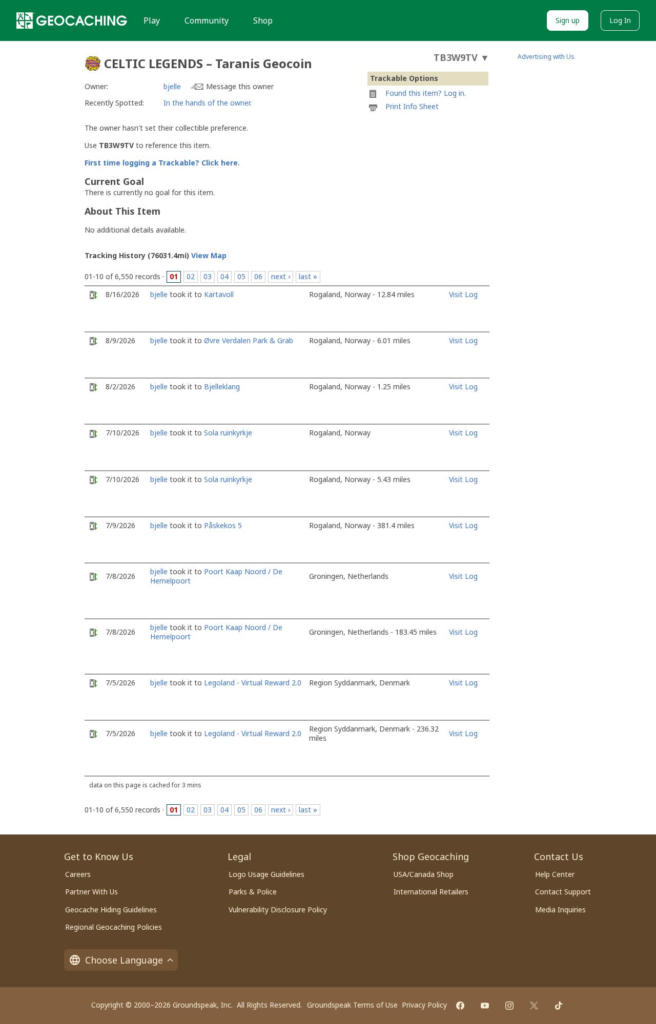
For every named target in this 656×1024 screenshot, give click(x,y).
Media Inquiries (560, 909)
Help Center (555, 874)
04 (224, 276)
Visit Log (463, 294)
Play (152, 20)
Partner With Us (91, 891)
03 (207, 276)
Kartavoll (219, 294)
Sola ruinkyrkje (228, 432)
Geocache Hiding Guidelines (111, 909)
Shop (263, 20)
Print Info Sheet (412, 106)
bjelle (172, 86)
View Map (209, 255)
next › (280, 276)
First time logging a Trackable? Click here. (162, 163)
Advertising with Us (546, 56)
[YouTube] (485, 1005)
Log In (620, 20)
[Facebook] (460, 1005)
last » (308, 276)
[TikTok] (558, 1005)
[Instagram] (509, 1005)
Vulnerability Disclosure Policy (278, 909)
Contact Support (563, 891)
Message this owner (240, 86)
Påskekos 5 (223, 525)
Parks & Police (253, 891)
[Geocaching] (71, 20)
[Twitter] (534, 1005)
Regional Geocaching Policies (113, 927)
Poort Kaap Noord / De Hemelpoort (216, 576)
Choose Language (124, 960)
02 (191, 276)
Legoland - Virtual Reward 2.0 (252, 682)
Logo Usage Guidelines (266, 874)
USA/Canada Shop (424, 874)
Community (206, 20)
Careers (78, 874)
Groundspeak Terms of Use (352, 1005)
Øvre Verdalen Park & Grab (248, 340)
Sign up (568, 20)
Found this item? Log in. (425, 93)
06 (258, 276)
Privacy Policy (424, 1005)
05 (241, 276)
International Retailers (431, 891)
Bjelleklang (222, 386)
